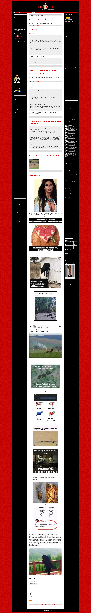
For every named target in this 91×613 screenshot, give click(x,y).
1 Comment (53, 604)
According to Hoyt (17, 102)
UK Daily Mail (32, 33)
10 (70, 244)
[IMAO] (45, 10)
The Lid (15, 176)
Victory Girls (16, 191)
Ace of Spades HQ (17, 103)
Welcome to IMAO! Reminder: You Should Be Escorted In (44, 155)
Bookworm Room (16, 113)
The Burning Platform (17, 171)
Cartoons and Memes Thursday (45, 604)
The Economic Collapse (17, 174)
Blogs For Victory (16, 112)
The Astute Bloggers (17, 170)
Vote (30, 600)
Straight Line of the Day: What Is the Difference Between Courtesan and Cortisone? (70, 117)
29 (67, 249)
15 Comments (43, 151)
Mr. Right (66, 258)
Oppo (33, 21)
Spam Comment (17, 223)
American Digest (16, 105)
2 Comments (39, 65)
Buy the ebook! (16, 25)
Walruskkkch (67, 256)
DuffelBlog (15, 125)
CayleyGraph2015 (67, 196)
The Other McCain (16, 177)
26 (74, 247)
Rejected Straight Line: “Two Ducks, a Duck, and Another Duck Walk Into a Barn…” (70, 122)
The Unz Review (16, 182)
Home (14, 12)
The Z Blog (15, 185)
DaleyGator (16, 122)
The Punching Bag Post (17, 179)
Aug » (67, 251)
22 (67, 247)
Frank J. (66, 254)
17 (70, 246)
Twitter (27, 12)
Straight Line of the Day (37, 151)
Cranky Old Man (16, 121)
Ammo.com (16, 107)
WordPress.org (67, 306)
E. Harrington (16, 209)
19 (74, 246)
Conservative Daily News (17, 120)
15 (67, 246)
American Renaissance (17, 106)
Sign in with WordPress (33, 583)
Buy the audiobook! (16, 27)
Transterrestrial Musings (17, 190)
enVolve (15, 126)
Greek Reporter (31, 91)
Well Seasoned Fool (17, 194)
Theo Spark (16, 186)
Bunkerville (15, 115)
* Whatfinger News (17, 100)
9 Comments (39, 171)
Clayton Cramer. (16, 119)
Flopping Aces (16, 127)
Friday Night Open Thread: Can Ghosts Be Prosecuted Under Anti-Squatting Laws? (71, 130)
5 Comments (39, 25)
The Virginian (16, 184)
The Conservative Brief (17, 173)
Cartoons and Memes (36, 604)
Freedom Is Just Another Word (18, 128)
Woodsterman (16, 195)
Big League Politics (17, 111)
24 (70, 247)
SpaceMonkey (67, 259)
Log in (66, 303)
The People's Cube (17, 178)
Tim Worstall (16, 189)
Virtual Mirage (16, 192)
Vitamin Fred (16, 193)
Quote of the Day (67, 106)
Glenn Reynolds (16, 205)
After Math (15, 104)
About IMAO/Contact (33, 12)
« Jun (65, 251)
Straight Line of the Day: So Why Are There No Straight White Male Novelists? (71, 234)
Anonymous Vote (32, 581)
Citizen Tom (16, 118)
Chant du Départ (16, 116)
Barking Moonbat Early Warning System (20, 108)
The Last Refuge (16, 175)
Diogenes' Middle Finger (17, 123)
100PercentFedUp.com (17, 101)
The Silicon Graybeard (17, 180)
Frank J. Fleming (18, 12)
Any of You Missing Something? (37, 86)
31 (70, 249)
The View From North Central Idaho (19, 183)
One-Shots (35, 25)
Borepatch (15, 114)
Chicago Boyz (16, 117)
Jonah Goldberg (16, 211)
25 (72, 247)
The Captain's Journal (17, 172)
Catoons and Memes (34, 175)
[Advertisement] (18, 58)
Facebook (23, 12)
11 (72, 244)
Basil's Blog (16, 109)
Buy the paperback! (16, 26)
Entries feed (67, 304)
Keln (65, 257)
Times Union (31, 62)
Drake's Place (16, 124)
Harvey (66, 260)
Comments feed (67, 305)
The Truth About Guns (17, 181)
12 (74, 244)
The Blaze (31, 129)
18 (72, 246)
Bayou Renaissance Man (17, 110)
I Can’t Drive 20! (33, 30)
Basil (65, 261)
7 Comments (39, 117)
